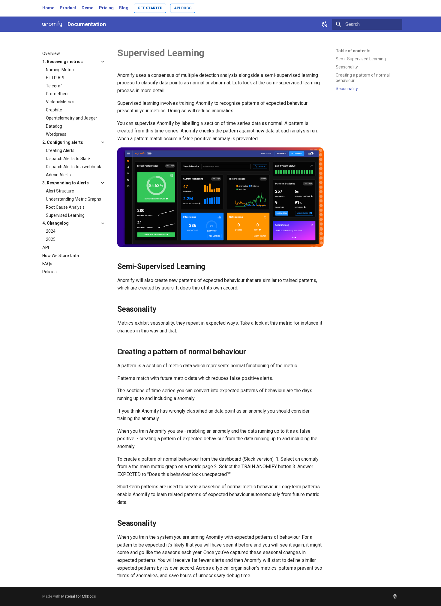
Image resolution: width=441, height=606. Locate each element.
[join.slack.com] (395, 596)
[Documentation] (52, 24)
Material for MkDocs (78, 596)
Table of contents (353, 50)
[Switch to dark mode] (325, 24)
